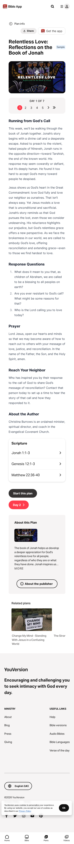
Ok (64, 807)
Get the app (54, 31)
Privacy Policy (25, 810)
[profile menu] (64, 6)
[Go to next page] (48, 107)
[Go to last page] (54, 107)
